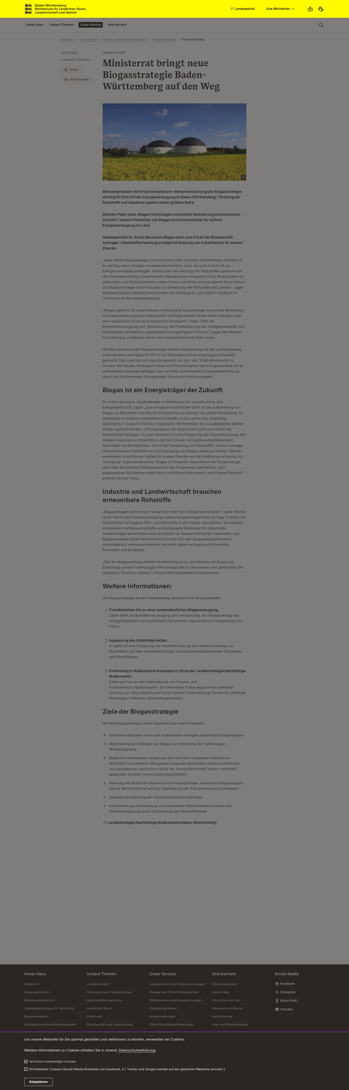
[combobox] (281, 9)
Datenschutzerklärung (137, 1050)
